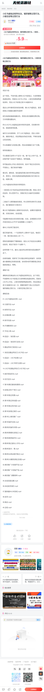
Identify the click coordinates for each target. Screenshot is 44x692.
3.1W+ (22, 552)
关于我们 (34, 662)
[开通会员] (41, 673)
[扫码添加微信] (41, 678)
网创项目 (9, 9)
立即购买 (22, 48)
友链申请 (10, 662)
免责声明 (18, 662)
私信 (39, 21)
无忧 (9, 20)
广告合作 (26, 662)
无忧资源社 (27, 664)
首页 (4, 9)
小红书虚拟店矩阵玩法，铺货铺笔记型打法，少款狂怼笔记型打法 (22, 15)
